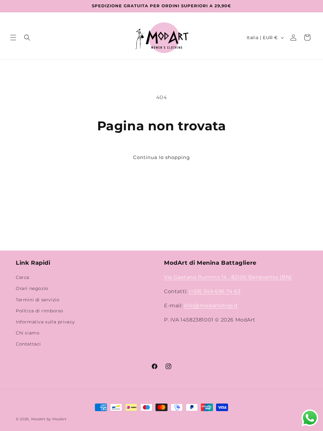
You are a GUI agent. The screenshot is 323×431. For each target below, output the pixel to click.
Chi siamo (27, 333)
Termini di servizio (37, 300)
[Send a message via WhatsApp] (310, 418)
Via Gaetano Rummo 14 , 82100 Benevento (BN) (228, 277)
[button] (13, 37)
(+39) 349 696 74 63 (214, 291)
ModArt (38, 419)
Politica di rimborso (39, 311)
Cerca (22, 277)
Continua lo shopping (161, 157)
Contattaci (28, 344)
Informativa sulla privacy (45, 322)
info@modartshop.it (211, 306)
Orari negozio (32, 288)
